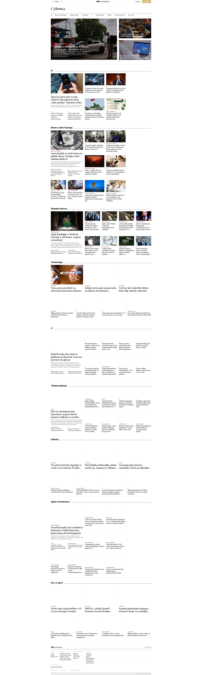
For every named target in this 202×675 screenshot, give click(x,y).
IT (91, 15)
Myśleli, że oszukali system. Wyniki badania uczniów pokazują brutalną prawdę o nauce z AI (132, 35)
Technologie (85, 15)
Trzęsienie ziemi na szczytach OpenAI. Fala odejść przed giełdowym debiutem (115, 90)
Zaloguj (147, 1)
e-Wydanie (137, 1)
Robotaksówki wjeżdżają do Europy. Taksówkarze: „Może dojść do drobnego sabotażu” (71, 48)
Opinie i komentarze (120, 15)
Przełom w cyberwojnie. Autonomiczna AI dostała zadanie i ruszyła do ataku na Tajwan (94, 116)
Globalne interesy (74, 15)
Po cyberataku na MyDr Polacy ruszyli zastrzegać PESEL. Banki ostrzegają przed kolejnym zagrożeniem (134, 57)
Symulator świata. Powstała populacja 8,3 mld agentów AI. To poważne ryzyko (94, 90)
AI (51, 15)
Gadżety (109, 15)
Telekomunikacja (100, 15)
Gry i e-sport (131, 15)
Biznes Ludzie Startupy (61, 15)
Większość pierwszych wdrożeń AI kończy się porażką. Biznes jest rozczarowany (113, 116)
